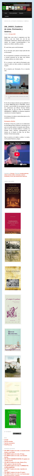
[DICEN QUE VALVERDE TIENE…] (17, 339)
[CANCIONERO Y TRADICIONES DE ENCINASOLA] (17, 393)
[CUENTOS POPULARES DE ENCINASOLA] (17, 196)
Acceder (6, 439)
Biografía (21, 13)
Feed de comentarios (9, 443)
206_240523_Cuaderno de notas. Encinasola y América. (13, 29)
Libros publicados (13, 13)
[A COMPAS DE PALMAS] (17, 309)
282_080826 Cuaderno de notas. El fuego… (14, 454)
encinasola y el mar (8, 176)
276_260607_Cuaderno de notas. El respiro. (14, 472)
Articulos (12, 173)
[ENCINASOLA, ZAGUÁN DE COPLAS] (17, 223)
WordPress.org (8, 444)
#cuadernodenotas (24, 173)
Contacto (7, 16)
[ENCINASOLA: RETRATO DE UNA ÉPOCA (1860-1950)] (17, 419)
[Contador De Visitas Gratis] (17, 434)
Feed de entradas (8, 441)
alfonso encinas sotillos (9, 175)
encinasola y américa (20, 175)
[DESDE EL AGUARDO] (17, 250)
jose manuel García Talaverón (20, 176)
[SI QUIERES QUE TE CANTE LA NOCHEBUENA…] (17, 366)
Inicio (6, 13)
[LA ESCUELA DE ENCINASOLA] (17, 278)
